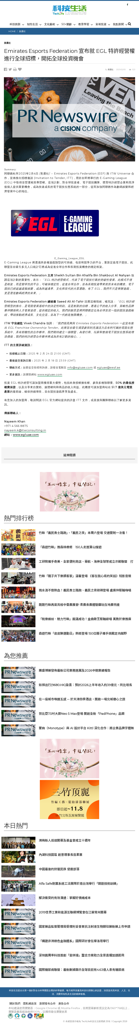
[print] (15, 70)
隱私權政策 (30, 1003)
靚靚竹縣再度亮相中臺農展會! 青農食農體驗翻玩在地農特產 (79, 604)
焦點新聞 (118, 24)
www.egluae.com (49, 374)
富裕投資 (101, 24)
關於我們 (14, 1003)
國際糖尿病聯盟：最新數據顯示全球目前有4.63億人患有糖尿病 (81, 969)
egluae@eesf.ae (108, 367)
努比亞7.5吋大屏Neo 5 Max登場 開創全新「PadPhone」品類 (81, 713)
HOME (12, 31)
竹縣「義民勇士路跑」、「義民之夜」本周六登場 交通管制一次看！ (83, 533)
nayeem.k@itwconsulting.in (25, 430)
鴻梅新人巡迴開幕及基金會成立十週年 (65, 840)
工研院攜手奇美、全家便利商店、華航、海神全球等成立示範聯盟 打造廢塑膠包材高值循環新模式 (86, 561)
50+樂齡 (67, 24)
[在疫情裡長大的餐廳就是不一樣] (69, 491)
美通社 (22, 31)
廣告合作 (63, 1003)
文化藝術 (49, 24)
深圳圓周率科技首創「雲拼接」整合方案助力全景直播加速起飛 (81, 955)
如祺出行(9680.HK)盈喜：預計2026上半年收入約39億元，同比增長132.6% (85, 685)
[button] (129, 24)
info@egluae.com (80, 367)
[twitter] (10, 70)
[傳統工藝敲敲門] (69, 799)
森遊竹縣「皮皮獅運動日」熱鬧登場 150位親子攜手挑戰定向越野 (83, 633)
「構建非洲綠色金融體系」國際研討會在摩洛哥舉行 (74, 941)
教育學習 (83, 24)
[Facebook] (127, 4)
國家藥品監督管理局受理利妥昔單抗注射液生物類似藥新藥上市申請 (84, 926)
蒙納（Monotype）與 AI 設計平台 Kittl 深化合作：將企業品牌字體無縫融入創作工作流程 (86, 728)
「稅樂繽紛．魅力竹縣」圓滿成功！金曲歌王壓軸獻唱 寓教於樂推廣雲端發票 (85, 619)
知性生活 (32, 24)
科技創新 (15, 24)
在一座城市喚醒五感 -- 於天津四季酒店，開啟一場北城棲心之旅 (82, 699)
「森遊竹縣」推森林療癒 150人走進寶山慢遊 (70, 547)
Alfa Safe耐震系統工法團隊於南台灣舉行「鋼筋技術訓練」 (79, 883)
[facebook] (6, 70)
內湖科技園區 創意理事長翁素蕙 (60, 854)
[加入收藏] (20, 70)
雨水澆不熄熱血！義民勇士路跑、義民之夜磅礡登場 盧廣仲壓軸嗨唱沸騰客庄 (85, 590)
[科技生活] (69, 12)
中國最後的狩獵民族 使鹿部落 (59, 869)
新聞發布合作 (47, 1003)
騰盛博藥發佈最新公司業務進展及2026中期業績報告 (75, 670)
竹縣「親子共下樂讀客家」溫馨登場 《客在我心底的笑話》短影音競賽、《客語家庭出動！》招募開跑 (85, 576)
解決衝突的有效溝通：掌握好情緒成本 (65, 898)
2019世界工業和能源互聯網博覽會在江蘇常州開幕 (73, 912)
